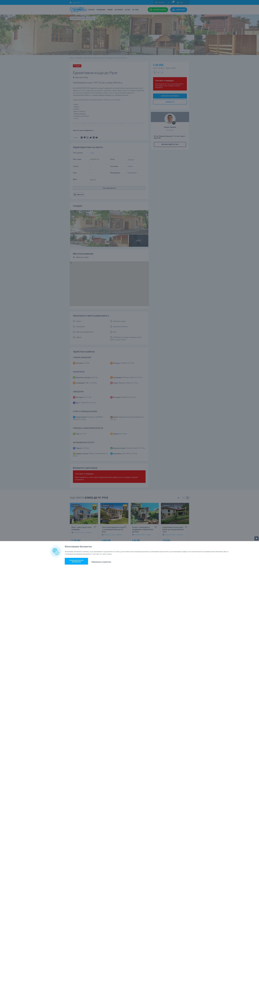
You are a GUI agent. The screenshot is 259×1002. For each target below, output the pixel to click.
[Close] (256, 538)
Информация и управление (101, 562)
